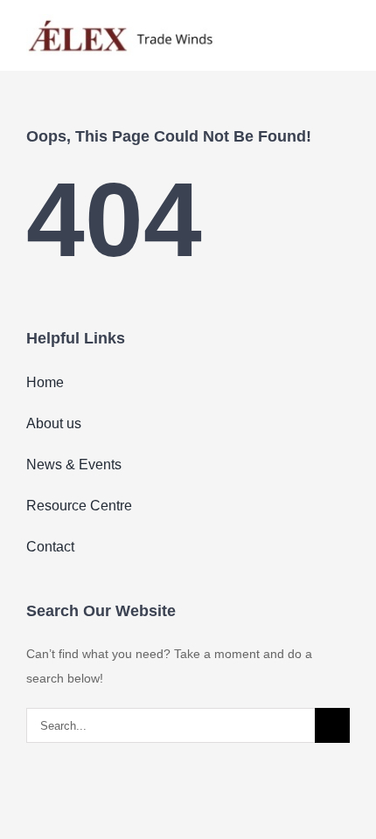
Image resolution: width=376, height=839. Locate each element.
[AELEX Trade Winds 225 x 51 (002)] (120, 20)
